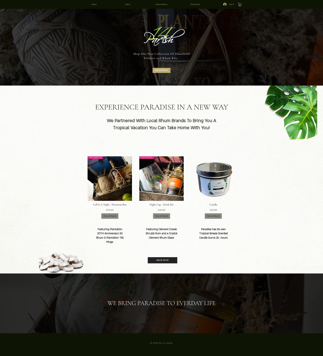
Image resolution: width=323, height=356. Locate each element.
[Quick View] (213, 178)
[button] (240, 4)
